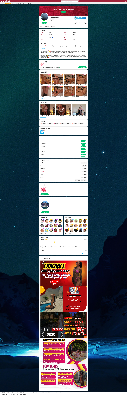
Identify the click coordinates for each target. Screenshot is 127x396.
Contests (23, 3)
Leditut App (29, 3)
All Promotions (18, 3)
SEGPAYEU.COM (22, 392)
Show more (42, 48)
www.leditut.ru (11, 392)
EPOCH (18, 392)
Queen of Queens (64, 63)
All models (3, 3)
